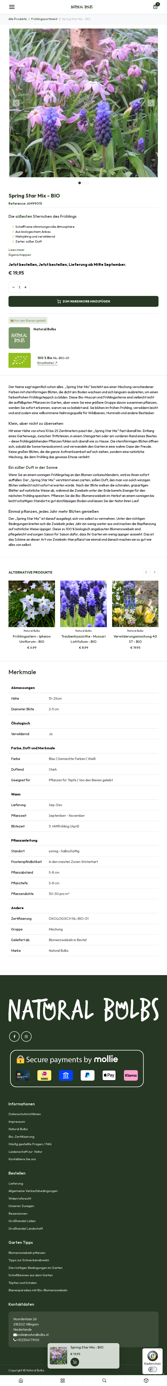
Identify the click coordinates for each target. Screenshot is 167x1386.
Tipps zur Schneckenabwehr (28, 1260)
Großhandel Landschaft (25, 1228)
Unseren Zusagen (21, 1206)
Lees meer (16, 250)
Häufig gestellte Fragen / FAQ (30, 1144)
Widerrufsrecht (19, 1198)
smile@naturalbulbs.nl (32, 1334)
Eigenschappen (19, 255)
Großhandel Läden (22, 1221)
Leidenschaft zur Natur (26, 1152)
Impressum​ (16, 1121)
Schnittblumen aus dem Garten (30, 1275)
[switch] (152, 1369)
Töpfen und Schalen (22, 1283)
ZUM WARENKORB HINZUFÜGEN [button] (86, 301)
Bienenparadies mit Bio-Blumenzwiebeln (37, 1290)
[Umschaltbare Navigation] (11, 7)
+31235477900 (27, 1340)
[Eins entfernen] (13, 287)
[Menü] (160, 1351)
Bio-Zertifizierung (21, 1136)
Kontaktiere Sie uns (22, 1159)
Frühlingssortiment (44, 19)
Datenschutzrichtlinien (24, 1114)
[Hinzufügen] (25, 287)
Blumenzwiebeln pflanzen (26, 1253)
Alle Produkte (17, 19)
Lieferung (15, 1183)
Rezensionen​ (17, 1213)
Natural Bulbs (18, 1129)
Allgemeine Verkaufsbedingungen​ (33, 1191)
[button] (15, 103)
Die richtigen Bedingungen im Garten (35, 1268)
